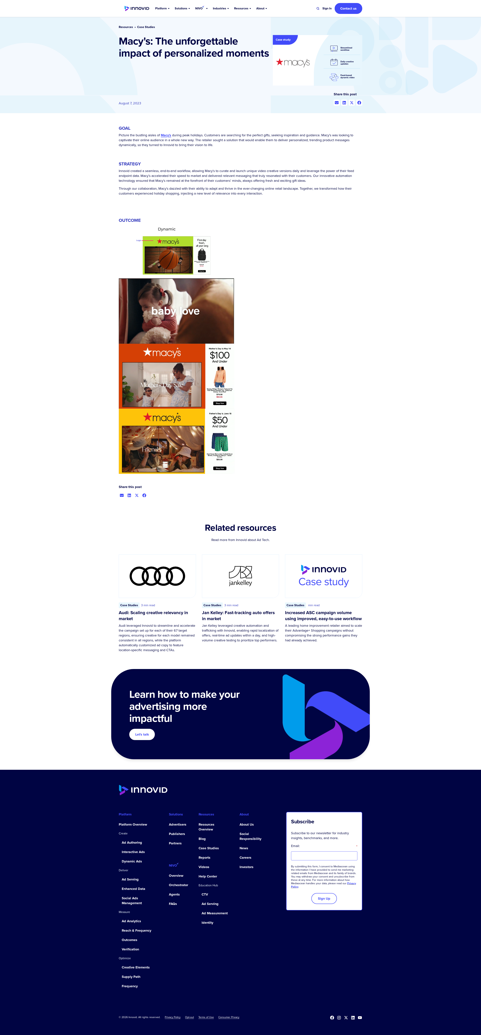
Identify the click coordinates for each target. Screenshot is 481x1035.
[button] (163, 8)
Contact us (348, 8)
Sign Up (324, 898)
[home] (137, 8)
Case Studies (146, 27)
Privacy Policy (173, 1017)
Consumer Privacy (228, 1017)
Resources (126, 27)
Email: (324, 845)
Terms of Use (206, 1017)
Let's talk (142, 734)
